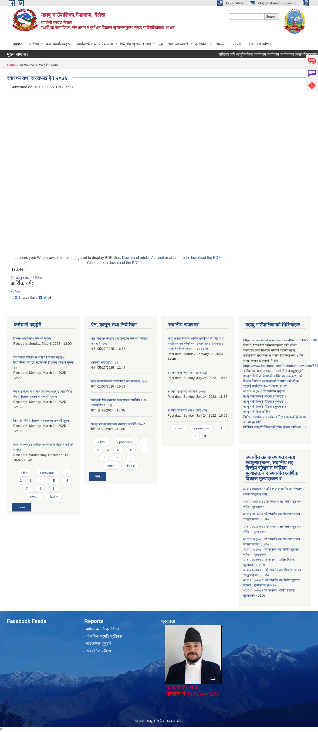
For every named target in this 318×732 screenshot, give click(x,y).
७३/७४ (15, 292)
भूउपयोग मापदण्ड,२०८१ (104, 362)
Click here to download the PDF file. (116, 263)
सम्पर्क (237, 44)
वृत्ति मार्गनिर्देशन (260, 44)
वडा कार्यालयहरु (58, 44)
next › (34, 496)
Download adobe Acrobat (143, 258)
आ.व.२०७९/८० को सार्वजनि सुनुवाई (264, 391)
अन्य (97, 476)
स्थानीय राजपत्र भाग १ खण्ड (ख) (187, 372)
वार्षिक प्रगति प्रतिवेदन (102, 629)
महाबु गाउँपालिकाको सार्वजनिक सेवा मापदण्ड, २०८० (120, 381)
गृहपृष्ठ (17, 44)
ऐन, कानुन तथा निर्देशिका (26, 278)
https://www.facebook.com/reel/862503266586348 (280, 340)
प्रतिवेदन (202, 44)
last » (54, 496)
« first (24, 473)
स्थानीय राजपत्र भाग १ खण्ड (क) (187, 410)
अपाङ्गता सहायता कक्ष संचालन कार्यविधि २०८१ (118, 424)
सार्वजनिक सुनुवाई (98, 644)
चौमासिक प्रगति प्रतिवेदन (104, 636)
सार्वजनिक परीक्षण (98, 651)
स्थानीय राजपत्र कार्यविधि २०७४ (187, 391)
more (21, 507)
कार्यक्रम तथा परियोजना (95, 44)
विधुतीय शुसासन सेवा (135, 44)
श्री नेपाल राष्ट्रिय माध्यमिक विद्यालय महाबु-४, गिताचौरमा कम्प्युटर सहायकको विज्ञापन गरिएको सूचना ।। (43, 362)
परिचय (34, 44)
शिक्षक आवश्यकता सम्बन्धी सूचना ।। (34, 338)
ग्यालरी (221, 44)
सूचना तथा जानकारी (173, 44)
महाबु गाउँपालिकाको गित (257, 412)
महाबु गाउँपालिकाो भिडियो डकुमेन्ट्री (263, 396)
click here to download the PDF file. (198, 258)
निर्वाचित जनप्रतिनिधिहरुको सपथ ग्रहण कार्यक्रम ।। (274, 427)
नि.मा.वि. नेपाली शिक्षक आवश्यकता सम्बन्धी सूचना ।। (44, 420)
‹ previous (47, 473)
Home (11, 65)
